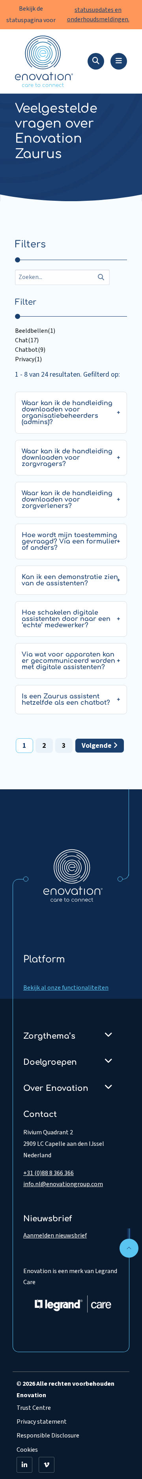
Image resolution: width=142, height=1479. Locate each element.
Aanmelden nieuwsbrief (55, 1235)
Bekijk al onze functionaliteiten (65, 987)
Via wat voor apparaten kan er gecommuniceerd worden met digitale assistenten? (68, 661)
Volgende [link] (97, 746)
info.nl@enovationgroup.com (63, 1184)
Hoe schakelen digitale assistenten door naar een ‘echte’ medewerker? (66, 619)
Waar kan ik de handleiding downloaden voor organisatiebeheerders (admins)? (67, 413)
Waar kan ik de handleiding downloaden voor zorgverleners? (67, 499)
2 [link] (44, 746)
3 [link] (64, 746)
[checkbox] (71, 331)
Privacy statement (42, 1421)
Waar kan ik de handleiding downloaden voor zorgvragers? (67, 458)
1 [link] (24, 746)
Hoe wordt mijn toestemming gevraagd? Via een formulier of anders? (70, 541)
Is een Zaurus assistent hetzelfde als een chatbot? (66, 699)
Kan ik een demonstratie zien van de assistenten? (70, 580)
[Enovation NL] (73, 875)
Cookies (27, 1449)
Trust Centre (34, 1408)
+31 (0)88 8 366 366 (48, 1173)
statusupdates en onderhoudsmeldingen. (98, 15)
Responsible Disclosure (48, 1435)
